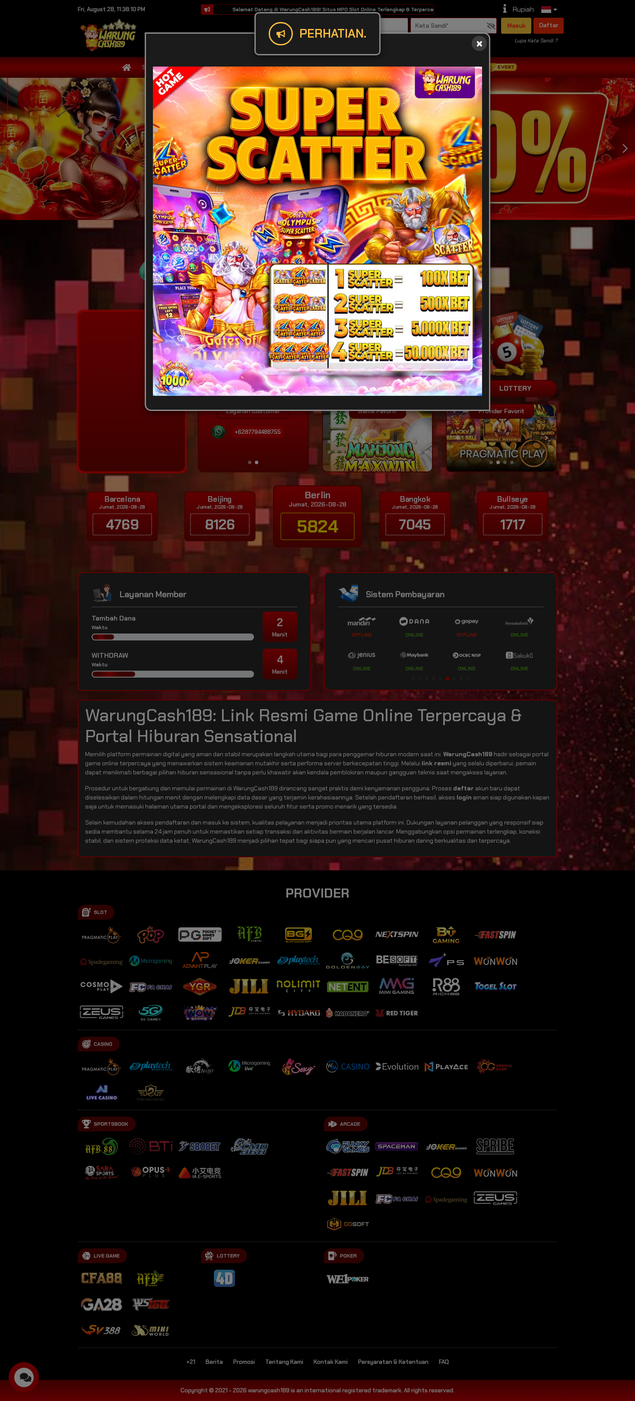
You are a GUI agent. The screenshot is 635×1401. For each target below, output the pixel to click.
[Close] (479, 43)
